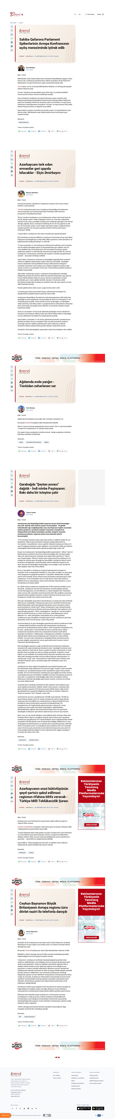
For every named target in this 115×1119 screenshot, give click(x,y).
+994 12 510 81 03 (15, 1094)
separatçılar (22, 740)
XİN (20, 1016)
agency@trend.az (15, 1096)
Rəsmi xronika (57, 1078)
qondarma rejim (33, 740)
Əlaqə (73, 1080)
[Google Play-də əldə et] (98, 1108)
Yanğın (21, 442)
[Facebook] (16, 1108)
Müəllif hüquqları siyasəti (96, 1080)
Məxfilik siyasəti (94, 1078)
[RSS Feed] (36, 1108)
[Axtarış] (75, 14)
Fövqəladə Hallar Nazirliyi (33, 442)
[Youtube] (24, 1108)
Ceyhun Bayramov (29, 1016)
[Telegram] (28, 1108)
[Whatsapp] (12, 1108)
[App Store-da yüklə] (84, 1108)
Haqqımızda (74, 1075)
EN (96, 1115)
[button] (11, 26)
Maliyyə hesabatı (76, 1088)
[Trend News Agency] (16, 1074)
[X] (20, 1108)
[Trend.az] (16, 14)
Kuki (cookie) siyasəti (95, 1083)
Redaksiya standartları (77, 1083)
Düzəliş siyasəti (75, 1086)
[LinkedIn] (32, 1108)
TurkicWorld (28, 827)
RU (102, 1115)
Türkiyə (31, 852)
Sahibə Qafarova (23, 122)
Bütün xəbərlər (29, 69)
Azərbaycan (22, 852)
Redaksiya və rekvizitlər (77, 1078)
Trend (20, 86)
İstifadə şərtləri (94, 1075)
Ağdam (46, 442)
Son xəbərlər (56, 1075)
